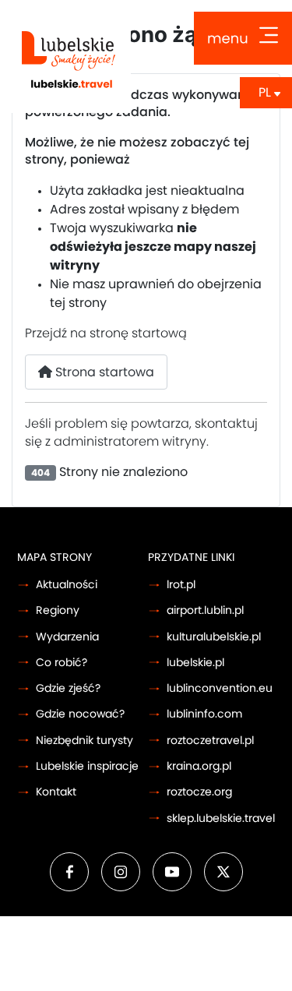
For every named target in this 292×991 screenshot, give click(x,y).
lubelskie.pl (195, 662)
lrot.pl (181, 585)
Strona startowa (103, 372)
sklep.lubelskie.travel (221, 818)
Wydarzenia (67, 637)
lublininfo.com (204, 714)
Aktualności (66, 585)
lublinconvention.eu (220, 688)
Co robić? (61, 662)
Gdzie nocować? (80, 714)
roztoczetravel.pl (210, 740)
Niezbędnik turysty (84, 740)
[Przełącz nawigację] (243, 38)
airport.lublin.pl (205, 610)
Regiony (57, 610)
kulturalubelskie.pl (214, 637)
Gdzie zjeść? (68, 688)
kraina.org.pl (199, 766)
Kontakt (56, 792)
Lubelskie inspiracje (87, 766)
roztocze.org (199, 792)
